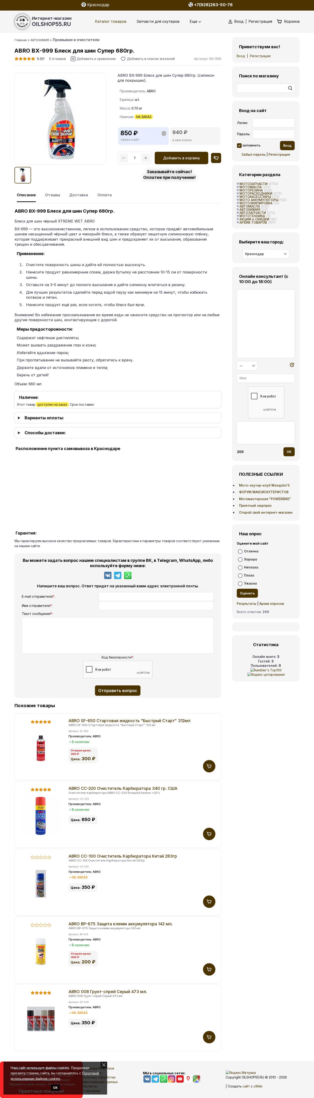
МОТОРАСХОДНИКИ (256, 193)
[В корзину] (209, 766)
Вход (239, 21)
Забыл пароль (253, 154)
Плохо (249, 575)
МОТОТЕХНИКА (252, 216)
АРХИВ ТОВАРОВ (253, 222)
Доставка (78, 195)
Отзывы (52, 195)
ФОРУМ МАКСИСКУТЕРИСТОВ (263, 492)
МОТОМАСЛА (251, 187)
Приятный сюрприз (255, 505)
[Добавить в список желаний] (147, 59)
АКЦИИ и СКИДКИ (254, 219)
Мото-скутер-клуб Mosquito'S (264, 485)
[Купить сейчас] (216, 158)
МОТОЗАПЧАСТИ (254, 184)
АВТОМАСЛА (250, 206)
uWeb (258, 1086)
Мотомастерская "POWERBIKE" (265, 499)
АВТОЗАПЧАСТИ (253, 213)
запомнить (251, 145)
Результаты (246, 603)
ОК (55, 1088)
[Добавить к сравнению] (93, 59)
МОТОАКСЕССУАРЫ (255, 197)
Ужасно (250, 583)
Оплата (104, 195)
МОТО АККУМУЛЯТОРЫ (259, 200)
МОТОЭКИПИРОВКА (256, 203)
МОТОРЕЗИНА (251, 190)
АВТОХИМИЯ (250, 209)
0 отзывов (57, 59)
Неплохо (251, 567)
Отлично (251, 551)
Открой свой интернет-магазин (266, 512)
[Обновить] (292, 365)
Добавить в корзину (181, 158)
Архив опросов (271, 603)
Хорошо (250, 559)
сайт (246, 1086)
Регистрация (260, 21)
